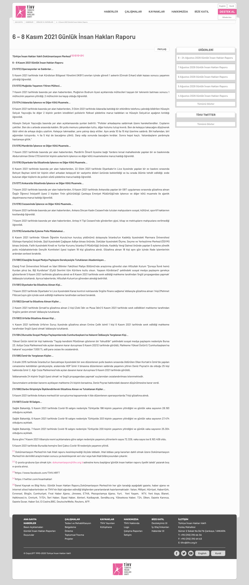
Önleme (69, 531)
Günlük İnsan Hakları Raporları (40, 531)
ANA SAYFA (30, 519)
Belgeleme (70, 527)
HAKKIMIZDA (180, 11)
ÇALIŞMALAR (133, 11)
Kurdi (231, 6)
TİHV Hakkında (131, 523)
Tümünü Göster (205, 104)
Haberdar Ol (158, 531)
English (222, 6)
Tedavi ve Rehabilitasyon (78, 523)
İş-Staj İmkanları (160, 527)
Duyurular (29, 535)
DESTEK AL (227, 11)
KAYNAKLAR (157, 11)
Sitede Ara (226, 17)
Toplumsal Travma (74, 535)
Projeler (69, 538)
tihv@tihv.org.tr (189, 542)
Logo (126, 527)
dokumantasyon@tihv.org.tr (68, 462)
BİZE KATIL (202, 11)
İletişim (128, 535)
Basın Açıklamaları (33, 527)
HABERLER (111, 11)
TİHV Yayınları (107, 523)
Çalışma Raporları (133, 531)
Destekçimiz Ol (159, 523)
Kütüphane (106, 527)
